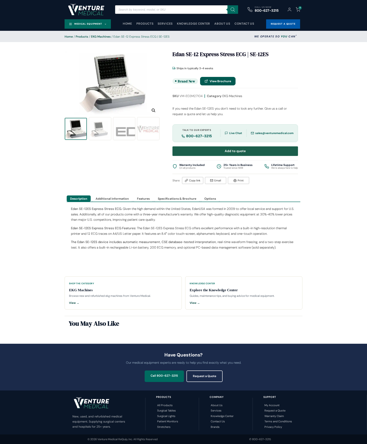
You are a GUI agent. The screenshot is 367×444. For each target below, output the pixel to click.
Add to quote (235, 151)
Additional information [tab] (112, 199)
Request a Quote (204, 376)
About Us (222, 23)
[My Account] (289, 9)
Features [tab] (143, 199)
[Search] (232, 9)
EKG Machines (101, 36)
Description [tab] (78, 199)
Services (165, 23)
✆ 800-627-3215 (260, 439)
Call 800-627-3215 (164, 376)
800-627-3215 (267, 10)
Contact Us (244, 23)
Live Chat (235, 133)
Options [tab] (210, 199)
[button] (153, 110)
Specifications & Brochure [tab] (177, 199)
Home (127, 23)
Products (145, 23)
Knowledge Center (193, 23)
